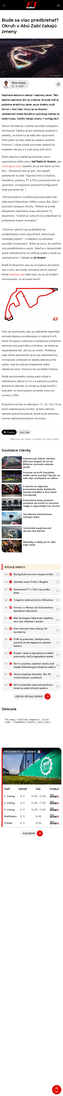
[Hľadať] (4, 5)
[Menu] (58, 5)
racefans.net (17, 274)
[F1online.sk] (31, 5)
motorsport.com (11, 166)
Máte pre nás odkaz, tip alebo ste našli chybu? (34, 439)
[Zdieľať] (58, 84)
